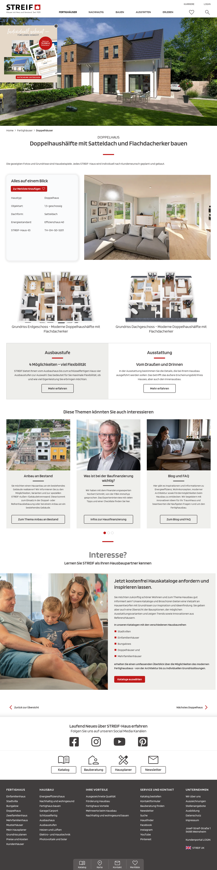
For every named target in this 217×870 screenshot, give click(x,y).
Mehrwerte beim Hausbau (101, 810)
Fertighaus (15, 789)
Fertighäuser (25, 130)
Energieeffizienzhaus (52, 796)
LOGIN (207, 4)
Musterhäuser (14, 825)
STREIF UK (198, 847)
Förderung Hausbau (98, 801)
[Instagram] (96, 741)
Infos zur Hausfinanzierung (108, 519)
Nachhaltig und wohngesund (57, 801)
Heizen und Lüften (51, 829)
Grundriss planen (16, 834)
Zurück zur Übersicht (26, 707)
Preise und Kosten (17, 839)
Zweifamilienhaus (16, 815)
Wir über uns (193, 796)
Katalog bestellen (150, 796)
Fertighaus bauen (50, 805)
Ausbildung (193, 810)
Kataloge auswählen (129, 679)
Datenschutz (193, 815)
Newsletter (147, 810)
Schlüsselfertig (48, 815)
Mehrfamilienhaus (17, 820)
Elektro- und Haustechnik (55, 834)
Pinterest (145, 839)
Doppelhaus (13, 810)
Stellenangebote (196, 805)
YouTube (145, 834)
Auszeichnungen (196, 801)
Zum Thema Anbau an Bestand (38, 519)
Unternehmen (197, 789)
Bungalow (12, 805)
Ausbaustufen (48, 825)
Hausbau (47, 789)
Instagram (146, 829)
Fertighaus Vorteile (97, 805)
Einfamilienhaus (15, 796)
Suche (144, 815)
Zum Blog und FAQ (179, 519)
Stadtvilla (12, 801)
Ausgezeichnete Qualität (101, 796)
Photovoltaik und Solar (53, 839)
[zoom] (147, 258)
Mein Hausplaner (16, 829)
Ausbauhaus (47, 820)
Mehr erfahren (57, 388)
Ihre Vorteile (97, 789)
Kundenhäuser (15, 844)
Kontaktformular (150, 801)
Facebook (146, 825)
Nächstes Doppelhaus (189, 707)
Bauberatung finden (152, 805)
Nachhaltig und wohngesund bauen (107, 815)
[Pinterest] (143, 741)
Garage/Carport (49, 810)
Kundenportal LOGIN (198, 839)
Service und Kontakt (157, 789)
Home (10, 130)
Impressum (192, 820)
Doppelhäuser (44, 130)
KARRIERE (189, 4)
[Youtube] (119, 741)
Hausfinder (147, 820)
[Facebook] (74, 741)
